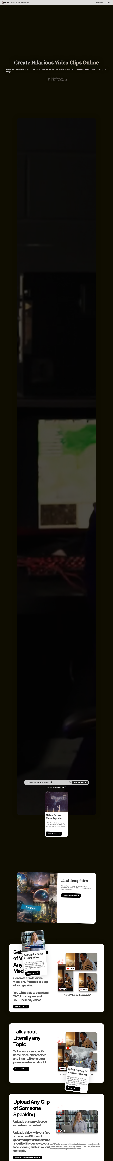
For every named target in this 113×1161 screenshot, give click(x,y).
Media (18, 2)
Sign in (108, 2)
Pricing (13, 2)
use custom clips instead (55, 787)
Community (25, 2)
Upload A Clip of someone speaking (26, 1157)
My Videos (99, 2)
